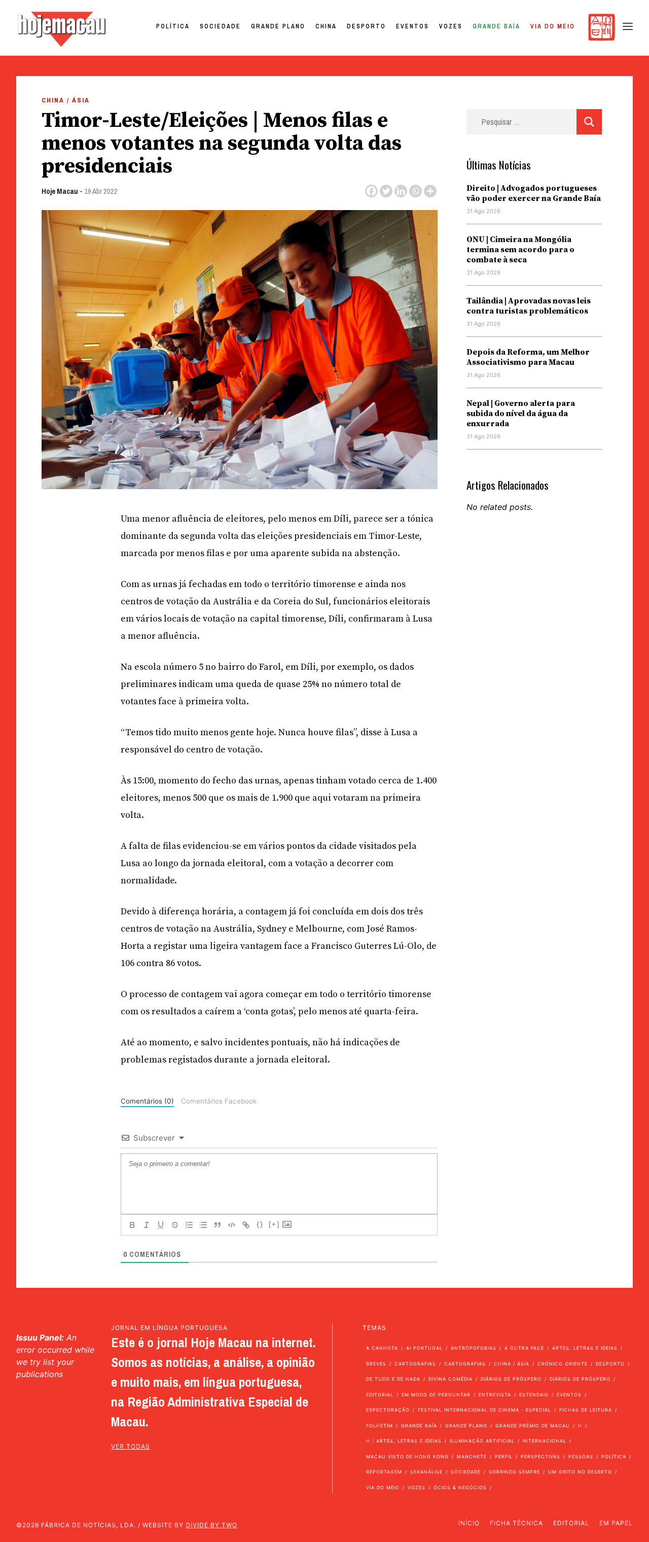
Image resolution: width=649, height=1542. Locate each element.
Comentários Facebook (219, 1101)
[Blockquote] (217, 1225)
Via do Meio (552, 26)
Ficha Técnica (516, 1523)
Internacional (544, 1441)
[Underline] (161, 1225)
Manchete (472, 1456)
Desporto (366, 26)
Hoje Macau (60, 191)
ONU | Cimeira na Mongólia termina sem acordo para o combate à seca (520, 249)
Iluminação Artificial (482, 1441)
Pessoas (580, 1456)
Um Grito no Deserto (580, 1472)
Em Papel (616, 1523)
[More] (430, 191)
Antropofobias (473, 1348)
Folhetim (379, 1425)
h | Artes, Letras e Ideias (404, 1441)
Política (173, 26)
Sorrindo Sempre (514, 1472)
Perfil (504, 1456)
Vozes (450, 26)
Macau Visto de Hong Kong (407, 1456)
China (326, 26)
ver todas (130, 1446)
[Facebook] (371, 191)
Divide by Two (211, 1525)
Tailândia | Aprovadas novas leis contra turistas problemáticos (528, 306)
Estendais (534, 1394)
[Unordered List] (203, 1225)
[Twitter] (386, 191)
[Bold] (132, 1225)
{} (260, 1224)
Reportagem (384, 1472)
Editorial (379, 1394)
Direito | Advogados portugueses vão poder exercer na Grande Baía (533, 193)
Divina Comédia (450, 1379)
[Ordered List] (189, 1225)
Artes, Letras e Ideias (585, 1348)
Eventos (412, 26)
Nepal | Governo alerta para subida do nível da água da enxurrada (520, 413)
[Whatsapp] (415, 191)
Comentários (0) (147, 1101)
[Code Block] (232, 1225)
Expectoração (388, 1410)
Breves (376, 1363)
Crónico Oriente (562, 1363)
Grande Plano (278, 26)
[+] (274, 1224)
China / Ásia (66, 100)
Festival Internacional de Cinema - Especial (484, 1410)
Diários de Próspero (511, 1379)
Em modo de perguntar (436, 1394)
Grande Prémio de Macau (532, 1425)
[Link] (246, 1225)
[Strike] (175, 1225)
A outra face (524, 1348)
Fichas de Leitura (585, 1410)
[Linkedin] (400, 191)
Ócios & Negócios (460, 1487)
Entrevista (495, 1394)
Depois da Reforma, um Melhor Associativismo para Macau (528, 357)
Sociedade (220, 26)
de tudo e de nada (393, 1379)
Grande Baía (496, 26)
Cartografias (415, 1363)
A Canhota (382, 1348)
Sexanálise (426, 1472)
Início (469, 1523)
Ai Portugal (424, 1348)
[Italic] (146, 1225)
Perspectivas (540, 1456)
